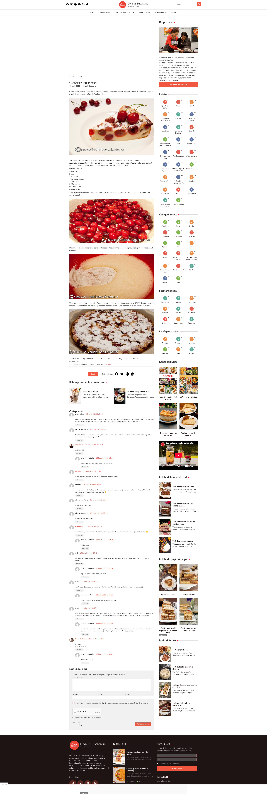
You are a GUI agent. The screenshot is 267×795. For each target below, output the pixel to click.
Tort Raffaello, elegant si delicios (183, 668)
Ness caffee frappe (90, 391)
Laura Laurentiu (163, 781)
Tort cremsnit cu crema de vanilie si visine (184, 522)
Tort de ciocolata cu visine (183, 486)
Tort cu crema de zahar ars (188, 434)
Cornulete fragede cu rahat (138, 391)
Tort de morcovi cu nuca (183, 541)
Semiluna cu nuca (168, 594)
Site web (128, 694)
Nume (75, 694)
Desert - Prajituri (76, 76)
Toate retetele (144, 12)
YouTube (107, 364)
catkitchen (79, 445)
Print (93, 374)
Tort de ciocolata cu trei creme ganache (183, 504)
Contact (174, 12)
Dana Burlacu (80, 639)
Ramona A (79, 526)
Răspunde (79, 425)
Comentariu (77, 678)
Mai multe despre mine (178, 84)
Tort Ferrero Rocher (181, 650)
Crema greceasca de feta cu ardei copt (138, 769)
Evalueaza (76, 722)
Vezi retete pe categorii (124, 12)
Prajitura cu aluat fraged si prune (137, 753)
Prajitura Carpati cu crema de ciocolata (185, 686)
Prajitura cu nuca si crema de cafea (188, 629)
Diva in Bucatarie (138, 3)
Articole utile (160, 12)
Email (101, 694)
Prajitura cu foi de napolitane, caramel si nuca (168, 630)
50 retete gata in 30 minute (168, 398)
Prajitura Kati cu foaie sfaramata (181, 704)
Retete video (105, 12)
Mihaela (78, 471)
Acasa (92, 12)
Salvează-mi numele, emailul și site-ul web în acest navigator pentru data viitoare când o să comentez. (112, 703)
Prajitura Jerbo (189, 594)
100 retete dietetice (188, 397)
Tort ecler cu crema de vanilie (168, 434)
